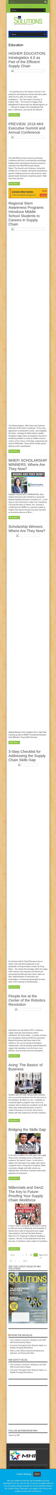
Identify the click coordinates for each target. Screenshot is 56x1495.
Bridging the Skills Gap (27, 1130)
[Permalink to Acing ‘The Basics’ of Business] (28, 1093)
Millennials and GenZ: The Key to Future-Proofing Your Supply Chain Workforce (26, 1193)
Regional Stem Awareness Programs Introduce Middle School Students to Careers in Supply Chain (25, 213)
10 (31, 1255)
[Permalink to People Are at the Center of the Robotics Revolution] (28, 1010)
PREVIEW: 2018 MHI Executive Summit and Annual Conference (26, 128)
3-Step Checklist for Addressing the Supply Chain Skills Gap (27, 756)
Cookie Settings (24, 1474)
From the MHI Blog (21, 1335)
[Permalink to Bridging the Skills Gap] (28, 1153)
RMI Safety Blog (17, 1360)
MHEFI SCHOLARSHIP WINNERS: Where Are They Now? (27, 464)
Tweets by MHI (14, 1435)
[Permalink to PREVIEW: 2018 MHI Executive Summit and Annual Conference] (28, 138)
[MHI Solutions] (28, 23)
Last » (25, 1261)
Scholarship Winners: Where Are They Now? (26, 529)
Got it (37, 1474)
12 (40, 1258)
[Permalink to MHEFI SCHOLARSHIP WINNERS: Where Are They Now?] (28, 493)
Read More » (14, 115)
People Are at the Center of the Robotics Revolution (26, 1000)
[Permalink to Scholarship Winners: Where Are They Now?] (28, 536)
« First (12, 1255)
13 (11, 1261)
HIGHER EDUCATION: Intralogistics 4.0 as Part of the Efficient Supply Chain (27, 59)
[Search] (46, 2)
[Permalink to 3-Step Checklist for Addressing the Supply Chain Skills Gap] (28, 765)
